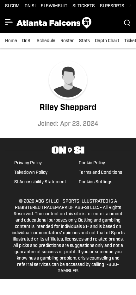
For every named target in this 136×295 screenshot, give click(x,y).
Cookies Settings (95, 182)
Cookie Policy (92, 163)
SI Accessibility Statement (40, 182)
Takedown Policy (30, 172)
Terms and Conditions (100, 172)
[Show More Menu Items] (9, 22)
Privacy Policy (28, 163)
